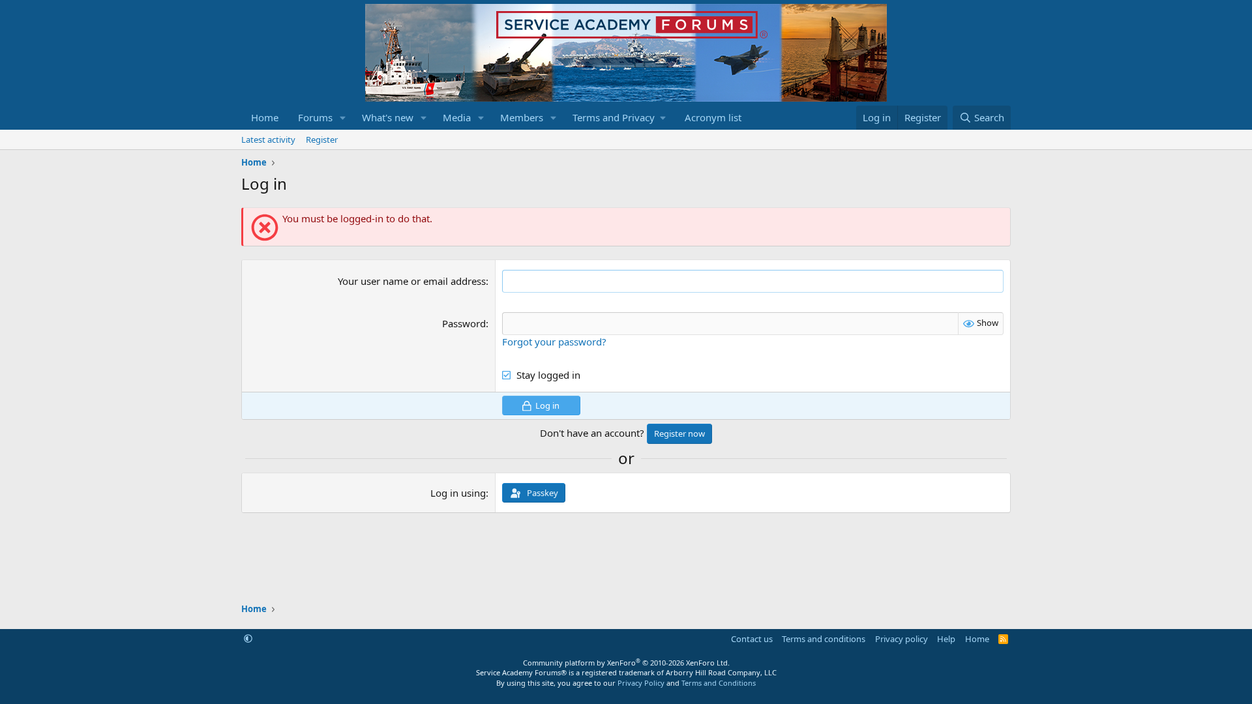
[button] (343, 118)
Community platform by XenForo (626, 662)
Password (464, 323)
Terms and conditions (823, 639)
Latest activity (268, 139)
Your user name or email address (412, 280)
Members (521, 117)
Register (322, 139)
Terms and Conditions (718, 683)
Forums (315, 117)
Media (457, 117)
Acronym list (713, 117)
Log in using (458, 492)
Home (264, 117)
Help (946, 639)
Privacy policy (901, 639)
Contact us (752, 639)
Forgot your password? (554, 341)
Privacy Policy (641, 683)
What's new (387, 117)
